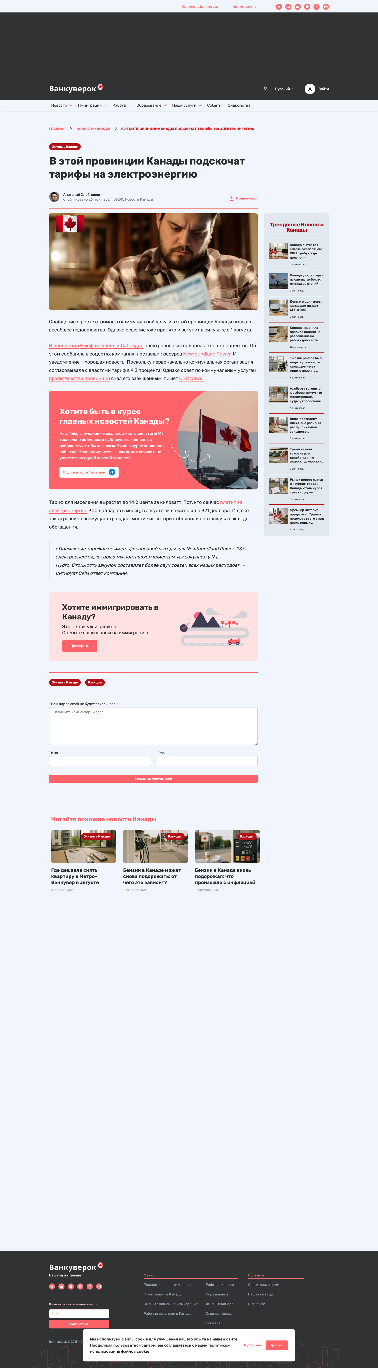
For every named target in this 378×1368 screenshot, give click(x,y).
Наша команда (260, 1294)
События (215, 105)
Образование (148, 105)
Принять (277, 1345)
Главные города (219, 1313)
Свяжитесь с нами (247, 7)
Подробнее (252, 1345)
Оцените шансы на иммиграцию (171, 1304)
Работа (119, 105)
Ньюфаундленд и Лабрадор (112, 346)
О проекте (256, 1304)
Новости (59, 105)
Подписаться (79, 1324)
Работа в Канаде (220, 1285)
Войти (323, 89)
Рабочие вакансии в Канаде (167, 1313)
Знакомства (239, 105)
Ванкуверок (58, 1342)
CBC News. (191, 378)
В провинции (64, 346)
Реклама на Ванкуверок (200, 7)
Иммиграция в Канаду (163, 1294)
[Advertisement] (189, 50)
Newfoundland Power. (207, 354)
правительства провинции (79, 378)
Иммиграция (90, 105)
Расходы (95, 682)
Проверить (79, 646)
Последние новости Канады (167, 1285)
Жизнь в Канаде (65, 147)
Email (162, 753)
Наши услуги (184, 105)
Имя (54, 753)
